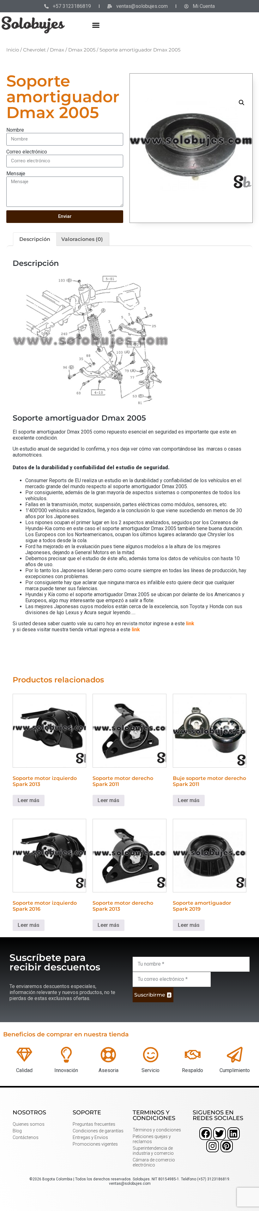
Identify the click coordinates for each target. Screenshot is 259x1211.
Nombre (15, 130)
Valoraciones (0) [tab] (82, 239)
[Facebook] (205, 1133)
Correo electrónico (26, 152)
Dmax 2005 (81, 50)
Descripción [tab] (34, 239)
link (190, 623)
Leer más (28, 800)
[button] (96, 25)
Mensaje (15, 174)
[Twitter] (219, 1133)
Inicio (12, 50)
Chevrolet (34, 50)
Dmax (57, 50)
